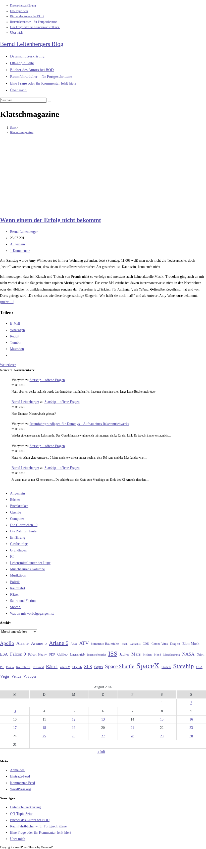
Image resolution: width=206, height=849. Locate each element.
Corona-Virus (159, 644)
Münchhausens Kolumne (27, 569)
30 (191, 736)
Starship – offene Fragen (47, 380)
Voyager (29, 676)
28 (132, 736)
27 (103, 736)
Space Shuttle (119, 666)
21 (132, 728)
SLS (88, 666)
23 (191, 728)
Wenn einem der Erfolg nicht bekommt (50, 220)
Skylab (77, 667)
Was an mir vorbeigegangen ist (32, 613)
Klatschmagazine (21, 132)
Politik (15, 582)
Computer (17, 519)
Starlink (166, 667)
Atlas (74, 644)
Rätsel (14, 594)
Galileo (62, 654)
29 (162, 736)
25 (44, 736)
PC (2, 667)
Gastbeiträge (19, 544)
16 (191, 719)
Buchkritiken (19, 506)
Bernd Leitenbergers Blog (31, 44)
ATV (84, 643)
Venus (16, 676)
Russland (38, 667)
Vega (4, 676)
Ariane (22, 643)
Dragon (175, 644)
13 (103, 719)
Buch (125, 643)
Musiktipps (18, 575)
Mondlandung (171, 654)
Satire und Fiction (23, 601)
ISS (112, 653)
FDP (52, 654)
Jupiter (124, 654)
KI (12, 556)
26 (73, 736)
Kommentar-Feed (22, 783)
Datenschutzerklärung (23, 5)
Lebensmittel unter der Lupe (30, 563)
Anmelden (17, 770)
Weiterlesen (8, 365)
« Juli (101, 752)
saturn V (65, 667)
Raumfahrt (17, 588)
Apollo (7, 643)
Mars (136, 654)
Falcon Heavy (37, 654)
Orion (200, 654)
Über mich (16, 32)
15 (162, 719)
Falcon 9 (18, 654)
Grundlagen (18, 550)
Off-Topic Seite (19, 11)
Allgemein (17, 244)
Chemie (15, 512)
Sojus (98, 667)
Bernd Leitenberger (24, 232)
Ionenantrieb (77, 654)
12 (73, 719)
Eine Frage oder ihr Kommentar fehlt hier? (35, 27)
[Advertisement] (103, 176)
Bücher (15, 500)
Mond (157, 654)
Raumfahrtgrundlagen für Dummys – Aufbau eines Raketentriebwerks (79, 424)
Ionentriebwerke (96, 654)
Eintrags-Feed (20, 776)
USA (199, 667)
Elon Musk (190, 644)
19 (73, 728)
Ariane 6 (58, 643)
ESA (4, 654)
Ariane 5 (39, 643)
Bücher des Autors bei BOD (27, 16)
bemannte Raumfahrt (105, 644)
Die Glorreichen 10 (23, 525)
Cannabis (135, 643)
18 (44, 728)
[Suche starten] (49, 101)
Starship (183, 666)
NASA (188, 654)
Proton (10, 667)
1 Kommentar (20, 251)
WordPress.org (20, 789)
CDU (146, 644)
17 (15, 728)
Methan (147, 654)
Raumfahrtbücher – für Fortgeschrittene (33, 22)
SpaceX (15, 607)
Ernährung (17, 537)
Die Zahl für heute (23, 531)
